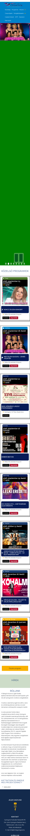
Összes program (15, 668)
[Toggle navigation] (26, 5)
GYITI (16, 17)
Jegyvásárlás (13, 317)
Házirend (21, 17)
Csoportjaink (8, 13)
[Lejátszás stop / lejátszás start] (19, 258)
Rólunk (22, 9)
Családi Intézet (9, 17)
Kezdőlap (8, 9)
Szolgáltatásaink (19, 13)
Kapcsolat (8, 20)
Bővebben (6, 317)
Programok (15, 9)
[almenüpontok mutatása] (25, 10)
